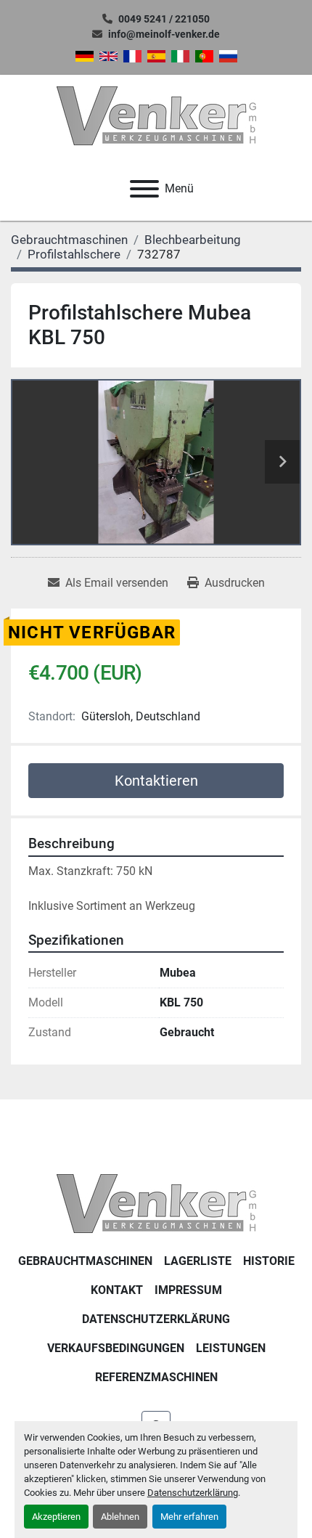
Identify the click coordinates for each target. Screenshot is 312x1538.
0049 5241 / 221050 (164, 19)
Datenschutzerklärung (192, 1492)
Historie (269, 1261)
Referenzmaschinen (156, 1377)
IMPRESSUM (188, 1290)
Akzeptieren (56, 1516)
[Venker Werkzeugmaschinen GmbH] (156, 1203)
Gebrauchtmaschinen (85, 1261)
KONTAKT (117, 1290)
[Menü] (144, 189)
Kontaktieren (156, 780)
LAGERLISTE (197, 1261)
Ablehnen (120, 1516)
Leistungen (231, 1348)
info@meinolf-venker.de (164, 34)
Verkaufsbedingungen (115, 1348)
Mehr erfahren (189, 1516)
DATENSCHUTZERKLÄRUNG (156, 1319)
